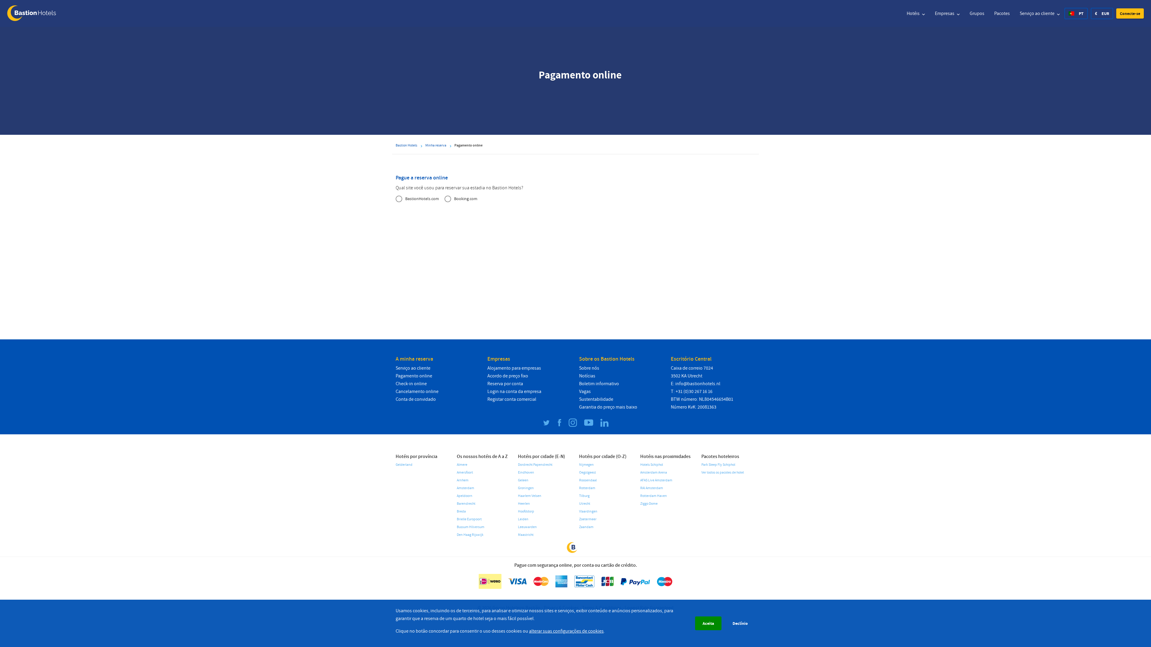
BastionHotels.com (422, 199)
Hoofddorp (526, 511)
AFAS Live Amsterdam (656, 480)
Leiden (523, 519)
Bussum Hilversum (470, 527)
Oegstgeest (587, 472)
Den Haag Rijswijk (470, 534)
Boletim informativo (599, 383)
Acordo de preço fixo (507, 376)
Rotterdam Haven (653, 495)
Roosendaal (588, 480)
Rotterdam (587, 488)
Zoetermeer (587, 519)
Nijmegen (586, 464)
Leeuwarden (527, 527)
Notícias (587, 376)
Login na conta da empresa (514, 391)
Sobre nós (589, 368)
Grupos (977, 13)
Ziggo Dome (649, 503)
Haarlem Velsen (529, 495)
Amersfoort (465, 472)
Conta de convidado (416, 399)
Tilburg (584, 495)
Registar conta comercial (511, 399)
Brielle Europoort (469, 519)
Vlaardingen (588, 511)
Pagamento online (414, 376)
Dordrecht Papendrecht (535, 464)
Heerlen (524, 503)
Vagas (585, 391)
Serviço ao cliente (1037, 13)
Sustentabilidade (596, 399)
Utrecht (584, 503)
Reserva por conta (505, 383)
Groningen (526, 488)
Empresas (945, 13)
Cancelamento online (417, 391)
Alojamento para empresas (514, 368)
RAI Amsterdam (651, 488)
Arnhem (462, 480)
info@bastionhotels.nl (697, 383)
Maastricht (526, 534)
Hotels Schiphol (651, 464)
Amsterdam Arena (653, 472)
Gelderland (404, 464)
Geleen (523, 480)
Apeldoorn (464, 495)
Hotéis (914, 13)
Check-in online (411, 383)
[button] (1130, 13)
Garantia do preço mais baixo (608, 407)
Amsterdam (465, 488)
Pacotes (1002, 13)
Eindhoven (526, 472)
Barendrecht (466, 503)
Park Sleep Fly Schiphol (718, 464)
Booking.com (465, 199)
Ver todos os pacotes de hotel (722, 472)
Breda (461, 511)
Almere (462, 464)
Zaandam (586, 527)
